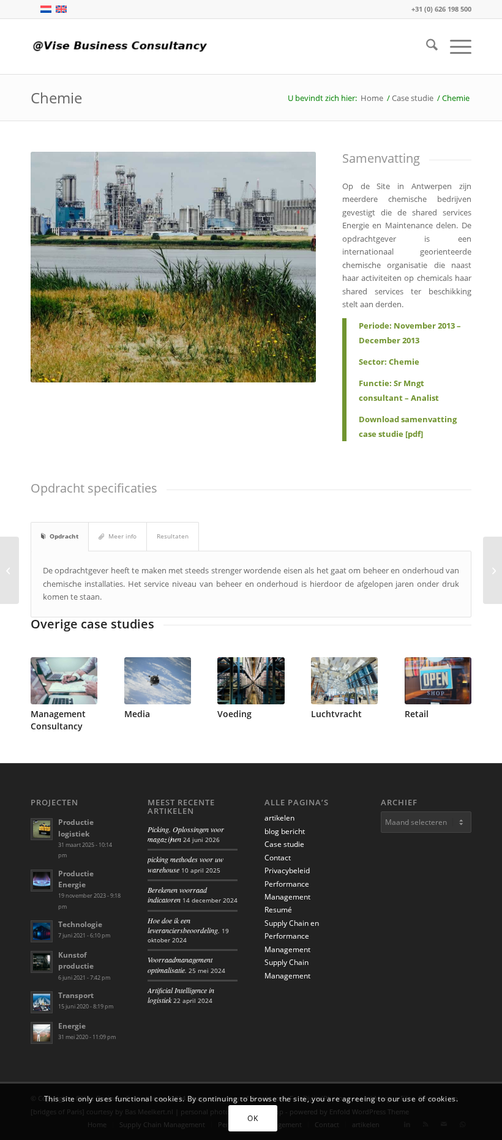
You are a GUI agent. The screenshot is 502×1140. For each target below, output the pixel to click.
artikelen (279, 818)
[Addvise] (122, 46)
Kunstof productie (76, 960)
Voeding (234, 714)
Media (137, 714)
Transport (76, 995)
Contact (277, 857)
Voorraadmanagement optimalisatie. (180, 964)
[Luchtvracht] (344, 681)
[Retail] (492, 570)
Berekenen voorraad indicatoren (177, 894)
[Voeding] (250, 681)
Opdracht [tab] (64, 536)
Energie (72, 1026)
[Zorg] (9, 570)
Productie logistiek (76, 827)
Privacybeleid (287, 870)
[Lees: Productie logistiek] (42, 829)
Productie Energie (76, 879)
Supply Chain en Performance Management (291, 936)
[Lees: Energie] (42, 1033)
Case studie (284, 844)
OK (252, 1118)
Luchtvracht (336, 714)
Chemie (56, 98)
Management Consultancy (58, 720)
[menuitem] (426, 46)
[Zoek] (426, 46)
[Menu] (454, 46)
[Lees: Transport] (42, 1002)
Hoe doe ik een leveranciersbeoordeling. (184, 925)
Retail (417, 714)
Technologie (80, 924)
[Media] (157, 681)
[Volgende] (453, 685)
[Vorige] (49, 685)
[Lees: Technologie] (42, 931)
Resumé (278, 909)
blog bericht (284, 831)
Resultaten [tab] (173, 536)
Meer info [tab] (122, 536)
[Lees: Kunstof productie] (42, 962)
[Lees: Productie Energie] (42, 881)
